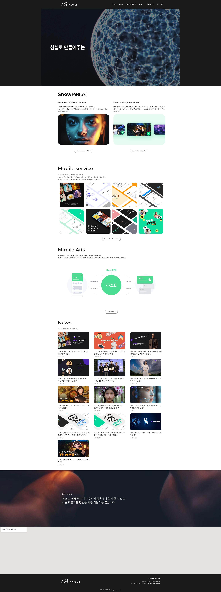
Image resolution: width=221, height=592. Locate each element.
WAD (140, 4)
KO (158, 4)
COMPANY (149, 4)
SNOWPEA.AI (130, 4)
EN (162, 4)
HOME (114, 4)
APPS (121, 4)
